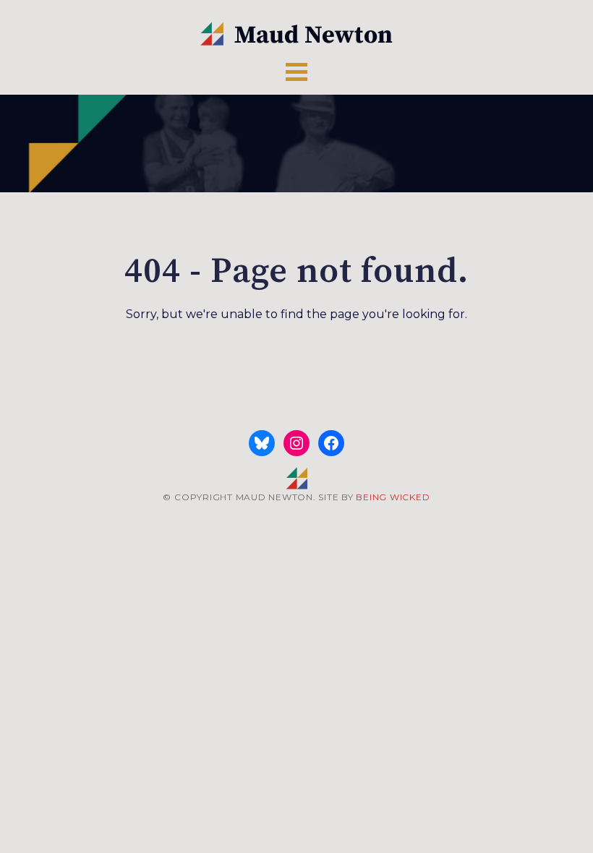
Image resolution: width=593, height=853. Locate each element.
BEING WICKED (393, 497)
